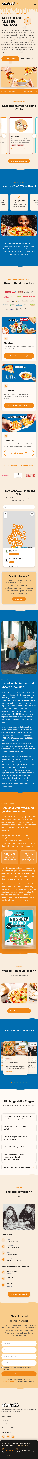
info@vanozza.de (12, 1241)
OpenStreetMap (24, 547)
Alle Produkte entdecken (19, 161)
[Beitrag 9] (23, 1082)
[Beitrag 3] (14, 1082)
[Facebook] (8, 1436)
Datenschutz (5, 1424)
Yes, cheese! (19, 599)
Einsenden (19, 1374)
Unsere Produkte (10, 59)
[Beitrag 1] (11, 1082)
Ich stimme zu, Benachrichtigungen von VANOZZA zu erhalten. (19, 1368)
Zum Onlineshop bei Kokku (17, 405)
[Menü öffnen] (35, 4)
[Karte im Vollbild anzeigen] (32, 514)
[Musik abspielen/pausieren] (17, 3)
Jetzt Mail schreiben (18, 1294)
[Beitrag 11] (26, 1082)
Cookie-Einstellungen (7, 1427)
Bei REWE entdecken (17, 356)
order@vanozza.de (17, 453)
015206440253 (12, 1254)
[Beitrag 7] (20, 1082)
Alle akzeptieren (10, 1450)
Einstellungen (7, 1455)
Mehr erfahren (26, 59)
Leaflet (16, 547)
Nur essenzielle (26, 1450)
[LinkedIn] (13, 1436)
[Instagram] (3, 1436)
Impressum (4, 1420)
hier (26, 879)
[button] (19, 552)
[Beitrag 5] (17, 1082)
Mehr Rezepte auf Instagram (19, 1010)
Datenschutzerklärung (9, 1381)
